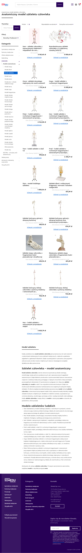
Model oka (8, 150)
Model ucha (8, 139)
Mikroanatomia (9, 147)
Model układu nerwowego (9, 105)
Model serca (8, 86)
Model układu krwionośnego (9, 143)
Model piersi (8, 79)
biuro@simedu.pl (56, 499)
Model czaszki (9, 133)
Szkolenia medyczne (11, 503)
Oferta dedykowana (7, 55)
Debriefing (5, 58)
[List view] (27, 24)
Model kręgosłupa (10, 92)
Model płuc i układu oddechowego (10, 82)
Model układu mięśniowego (9, 96)
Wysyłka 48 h (6, 165)
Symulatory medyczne (8, 49)
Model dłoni (8, 69)
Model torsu (8, 76)
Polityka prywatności (11, 515)
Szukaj (59, 4)
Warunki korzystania (11, 518)
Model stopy (8, 66)
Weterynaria (5, 157)
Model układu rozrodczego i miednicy (9, 126)
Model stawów (9, 116)
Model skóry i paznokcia (8, 113)
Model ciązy (8, 89)
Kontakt (57, 506)
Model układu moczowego (9, 100)
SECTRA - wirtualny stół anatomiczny (10, 153)
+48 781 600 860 (55, 501)
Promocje (7, 492)
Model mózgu (9, 109)
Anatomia (4, 61)
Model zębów (9, 130)
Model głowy (9, 136)
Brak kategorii (29, 498)
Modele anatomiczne (9, 64)
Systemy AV (8, 494)
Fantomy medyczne (7, 52)
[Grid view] (29, 24)
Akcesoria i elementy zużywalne (8, 161)
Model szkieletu (9, 73)
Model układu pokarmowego (9, 120)
